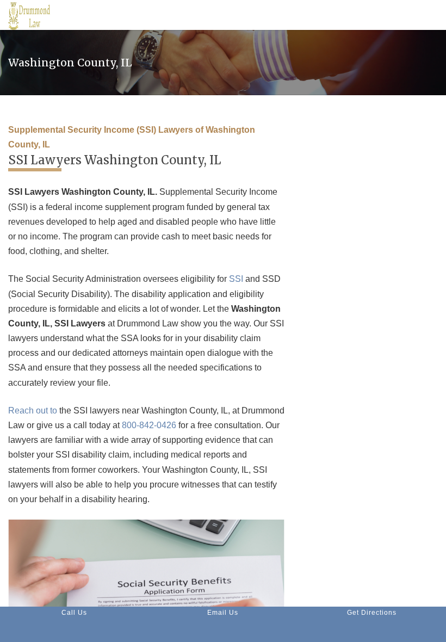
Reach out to (32, 410)
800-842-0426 (149, 425)
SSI (236, 278)
